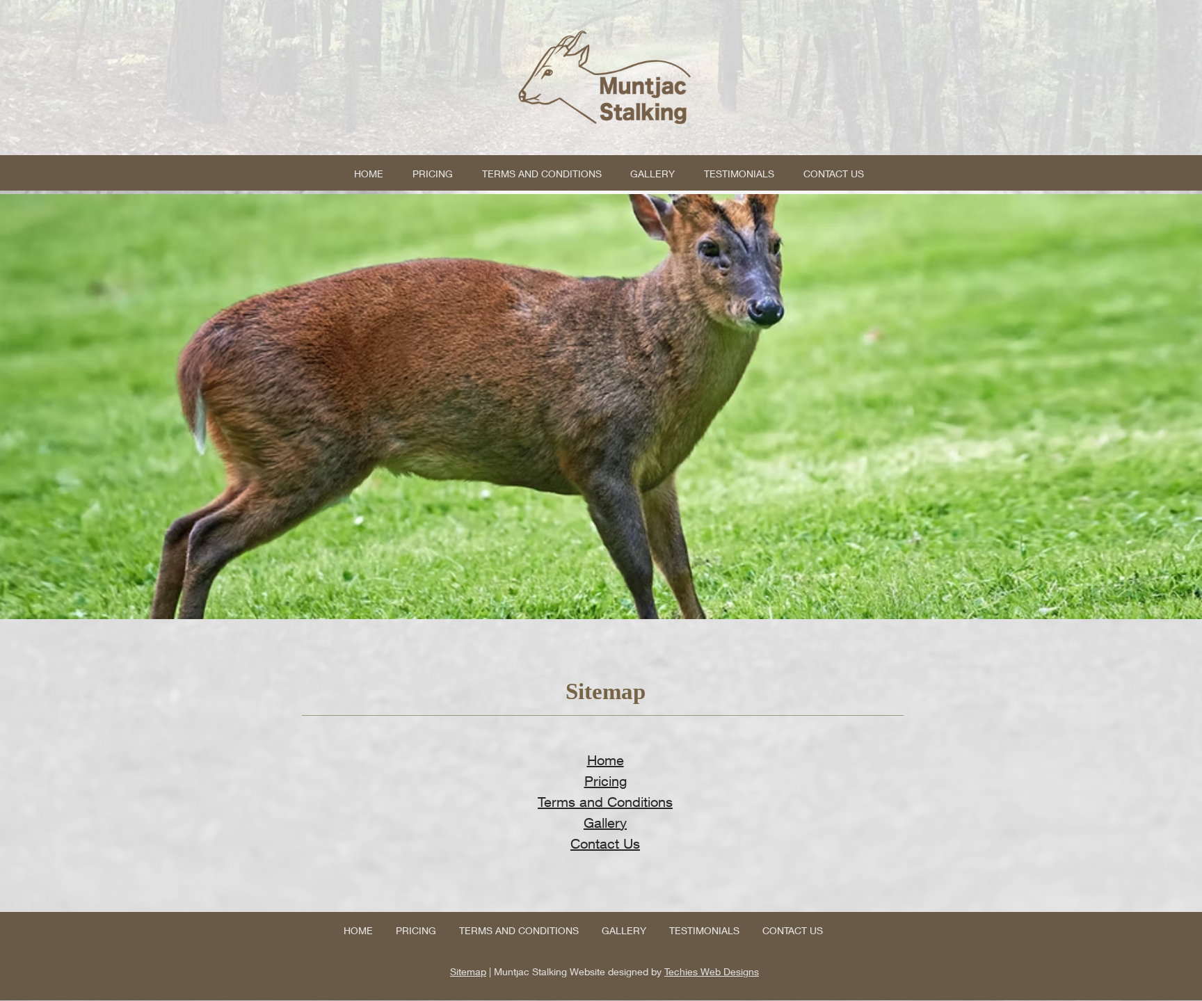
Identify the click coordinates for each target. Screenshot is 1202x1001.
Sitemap (468, 971)
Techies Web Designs (711, 971)
